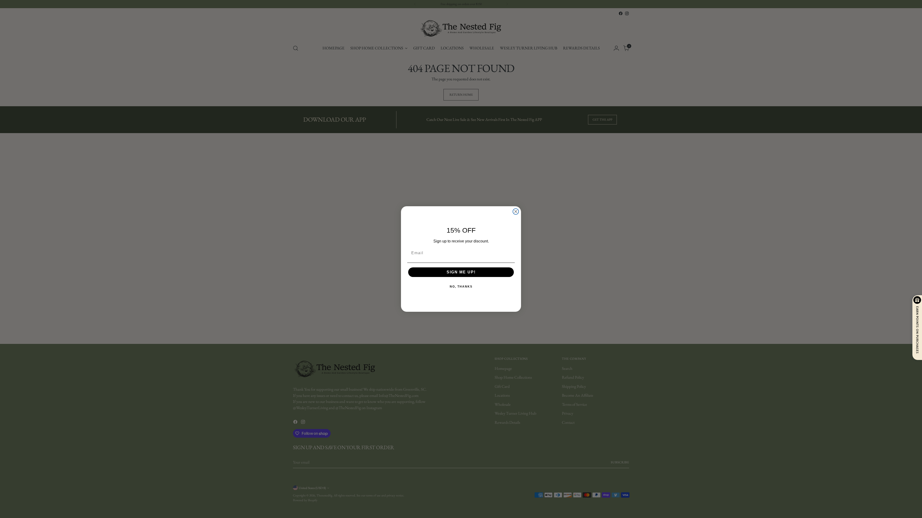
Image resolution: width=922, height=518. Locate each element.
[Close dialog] (516, 211)
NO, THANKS (461, 286)
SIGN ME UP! (461, 272)
